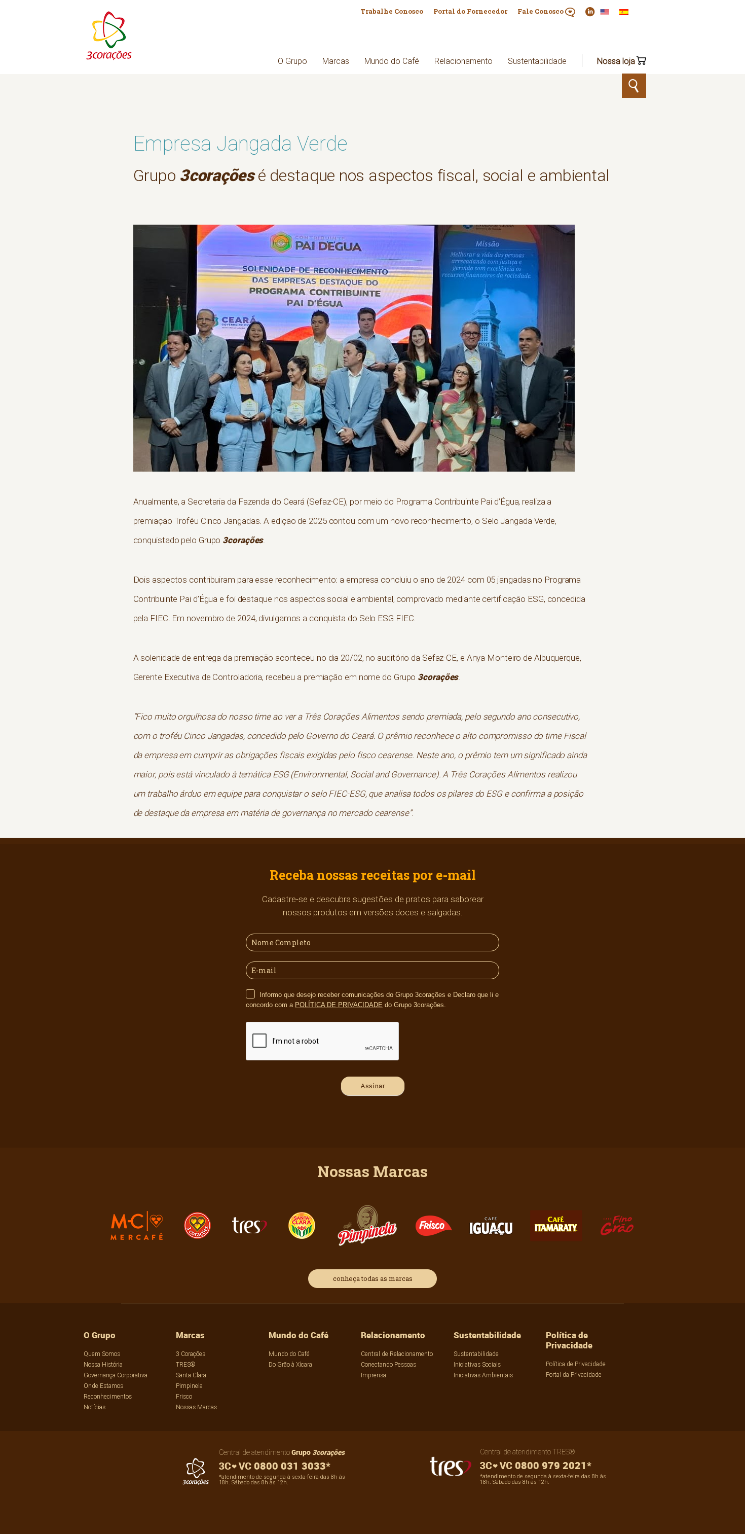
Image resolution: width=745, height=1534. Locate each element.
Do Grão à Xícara (290, 1364)
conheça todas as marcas (373, 1278)
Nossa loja (616, 61)
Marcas (335, 61)
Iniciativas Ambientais (483, 1375)
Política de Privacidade (569, 1340)
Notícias (94, 1407)
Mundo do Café (391, 61)
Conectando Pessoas (388, 1364)
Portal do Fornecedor (470, 11)
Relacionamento (463, 61)
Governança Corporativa (115, 1375)
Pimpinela (189, 1385)
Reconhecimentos (108, 1396)
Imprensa (373, 1375)
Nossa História (103, 1364)
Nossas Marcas (196, 1407)
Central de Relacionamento (397, 1354)
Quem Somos (102, 1354)
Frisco (184, 1396)
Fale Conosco (541, 11)
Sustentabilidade (537, 61)
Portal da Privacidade (574, 1374)
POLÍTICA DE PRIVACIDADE (339, 1005)
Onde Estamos (103, 1385)
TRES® (186, 1364)
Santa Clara (191, 1375)
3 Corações (190, 1354)
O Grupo (292, 61)
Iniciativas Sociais (477, 1364)
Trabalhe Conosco (391, 11)
